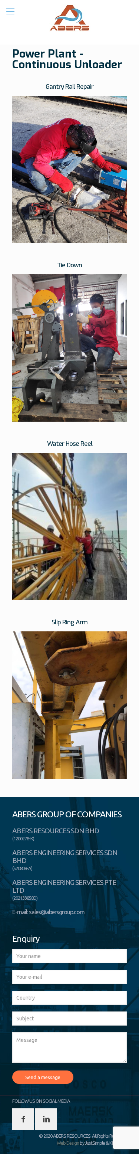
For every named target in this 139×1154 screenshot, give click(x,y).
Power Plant (44, 53)
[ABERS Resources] (69, 18)
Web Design (68, 1142)
